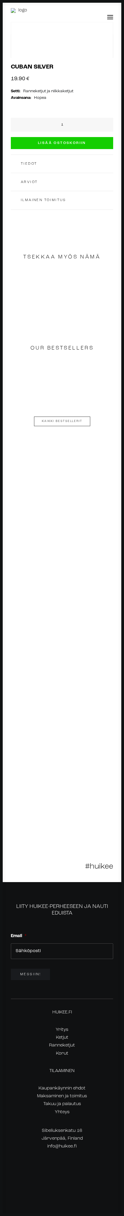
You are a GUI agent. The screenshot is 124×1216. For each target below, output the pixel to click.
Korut (62, 1053)
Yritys (62, 1030)
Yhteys (62, 1112)
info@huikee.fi (62, 1146)
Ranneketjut (62, 1045)
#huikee (99, 866)
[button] (110, 17)
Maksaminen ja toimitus (62, 1096)
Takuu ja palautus (62, 1104)
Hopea (40, 98)
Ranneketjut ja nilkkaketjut (48, 91)
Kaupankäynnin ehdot (62, 1088)
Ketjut (62, 1037)
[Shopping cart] (92, 17)
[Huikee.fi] (20, 17)
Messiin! (30, 974)
